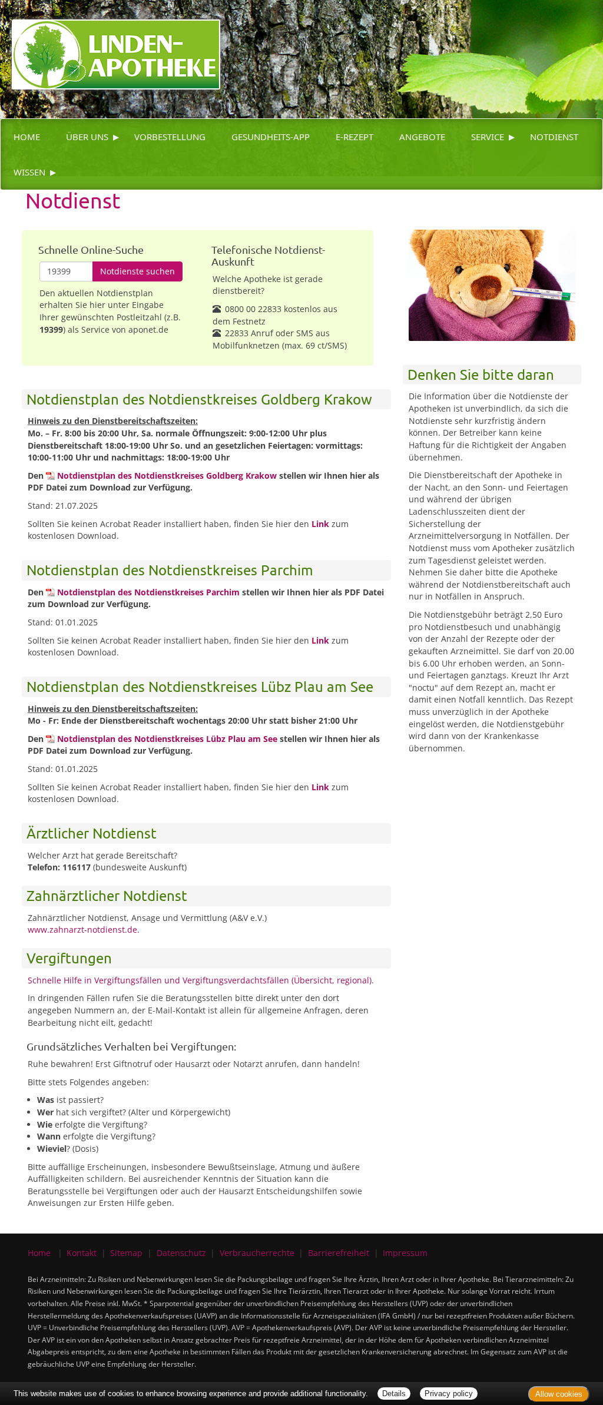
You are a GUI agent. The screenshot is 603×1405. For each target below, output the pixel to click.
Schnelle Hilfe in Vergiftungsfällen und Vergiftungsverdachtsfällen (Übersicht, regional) (200, 980)
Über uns (87, 137)
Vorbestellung (170, 137)
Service (487, 137)
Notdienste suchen (137, 271)
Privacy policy (449, 1393)
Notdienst (554, 137)
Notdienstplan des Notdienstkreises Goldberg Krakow (167, 475)
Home (27, 137)
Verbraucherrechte (257, 1252)
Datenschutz (181, 1252)
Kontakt (82, 1252)
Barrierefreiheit (338, 1252)
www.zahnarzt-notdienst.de (82, 929)
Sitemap (126, 1252)
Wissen (29, 172)
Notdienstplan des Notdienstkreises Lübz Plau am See (167, 738)
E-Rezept (354, 137)
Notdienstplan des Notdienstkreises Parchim (148, 592)
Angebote (422, 137)
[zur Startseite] (110, 43)
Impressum (405, 1252)
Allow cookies (558, 1394)
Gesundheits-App (270, 137)
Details (394, 1393)
